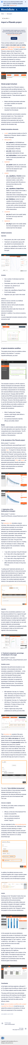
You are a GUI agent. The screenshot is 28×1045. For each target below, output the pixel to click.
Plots (16, 460)
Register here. (13, 5)
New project (9, 13)
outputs (6, 173)
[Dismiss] (25, 2)
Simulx (17, 10)
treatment (6, 162)
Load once (14, 38)
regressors (7, 221)
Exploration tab (7, 523)
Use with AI (6, 18)
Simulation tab (7, 734)
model (6, 133)
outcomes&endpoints (20, 824)
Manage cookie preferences (14, 34)
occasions (7, 211)
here (7, 450)
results (22, 460)
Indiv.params (7, 139)
